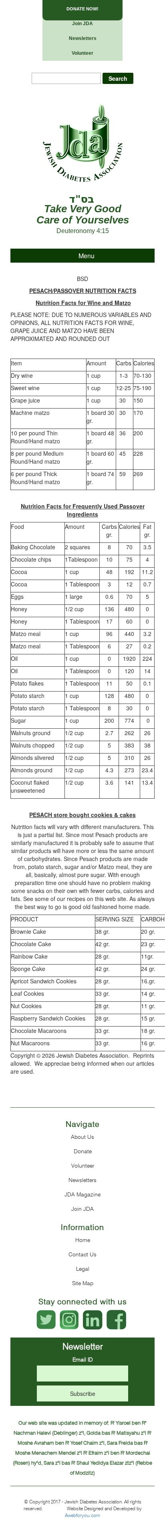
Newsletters (83, 38)
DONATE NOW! (82, 8)
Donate (83, 1151)
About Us (82, 1137)
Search (118, 78)
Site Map (82, 1283)
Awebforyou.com (82, 1515)
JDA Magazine (82, 1194)
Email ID (82, 1359)
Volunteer (82, 53)
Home (82, 1240)
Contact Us (82, 1254)
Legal (82, 1269)
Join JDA (82, 23)
